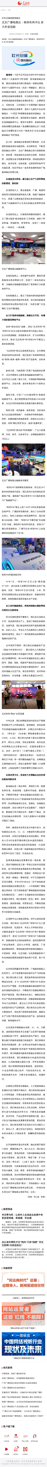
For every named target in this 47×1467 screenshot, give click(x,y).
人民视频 (6, 1454)
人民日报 (6, 1441)
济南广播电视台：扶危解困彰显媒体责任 (18, 1378)
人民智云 (15, 1454)
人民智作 (25, 1454)
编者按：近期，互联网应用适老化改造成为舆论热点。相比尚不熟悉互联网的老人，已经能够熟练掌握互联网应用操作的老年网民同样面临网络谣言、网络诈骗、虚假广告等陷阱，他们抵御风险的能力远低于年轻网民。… (23, 1227)
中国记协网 (34, 34)
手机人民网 (25, 1441)
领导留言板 (34, 1441)
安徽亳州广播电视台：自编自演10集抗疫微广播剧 (22, 1392)
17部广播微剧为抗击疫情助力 (14, 1388)
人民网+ (15, 1441)
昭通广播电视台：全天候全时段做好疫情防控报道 (22, 1402)
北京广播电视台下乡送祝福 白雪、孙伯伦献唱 (20, 1407)
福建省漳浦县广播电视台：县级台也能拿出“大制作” (23, 1416)
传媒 (9, 10)
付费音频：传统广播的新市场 (14, 1374)
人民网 (2, 10)
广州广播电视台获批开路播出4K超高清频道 (19, 1383)
